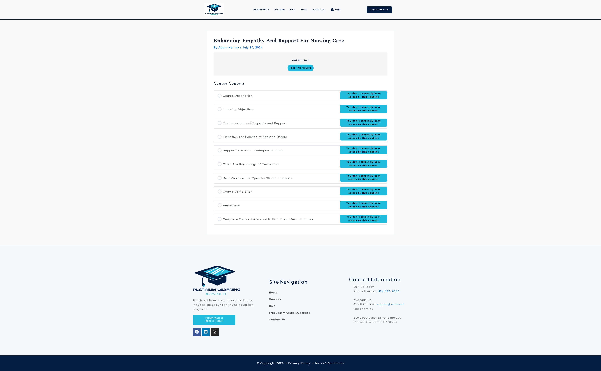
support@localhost (390, 304)
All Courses (280, 9)
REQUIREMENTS (261, 9)
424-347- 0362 (388, 291)
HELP (292, 9)
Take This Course (300, 68)
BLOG (303, 9)
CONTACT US (318, 9)
